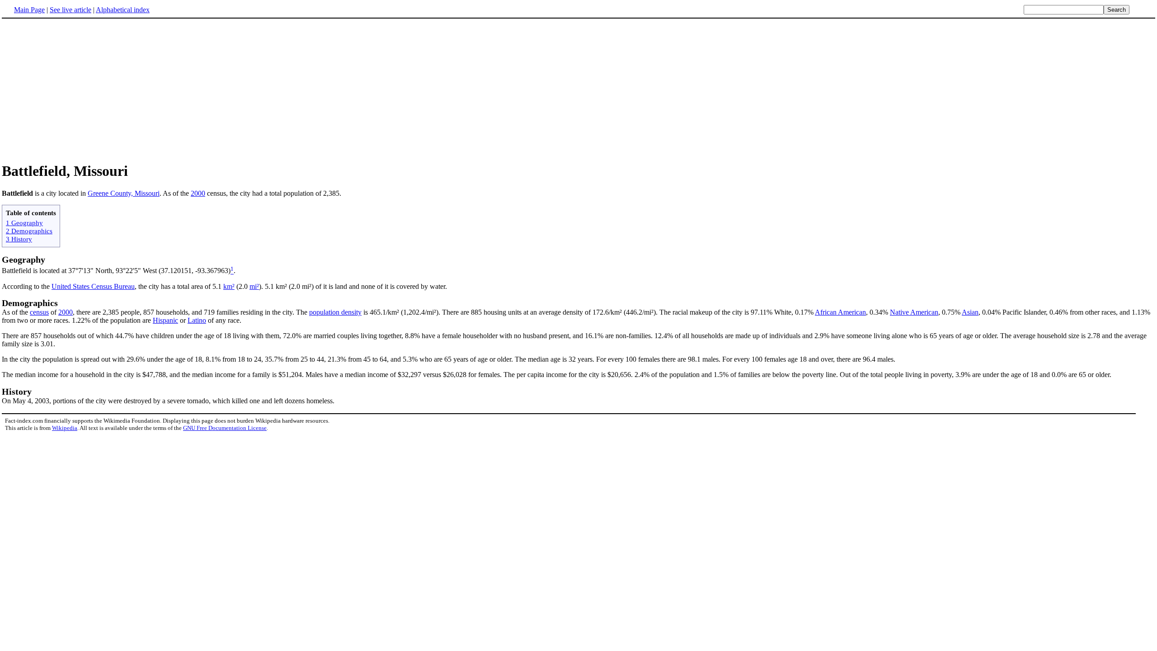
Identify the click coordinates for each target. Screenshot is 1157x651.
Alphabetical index (123, 10)
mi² (254, 286)
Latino (197, 320)
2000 (198, 193)
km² (229, 286)
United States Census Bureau (93, 286)
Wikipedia (64, 428)
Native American (914, 312)
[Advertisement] (78, 90)
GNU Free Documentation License (225, 428)
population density (335, 312)
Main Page (29, 10)
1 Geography (24, 222)
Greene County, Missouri (124, 193)
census (39, 312)
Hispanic (165, 320)
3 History (19, 239)
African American (840, 312)
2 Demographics (29, 231)
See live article (70, 10)
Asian (970, 312)
